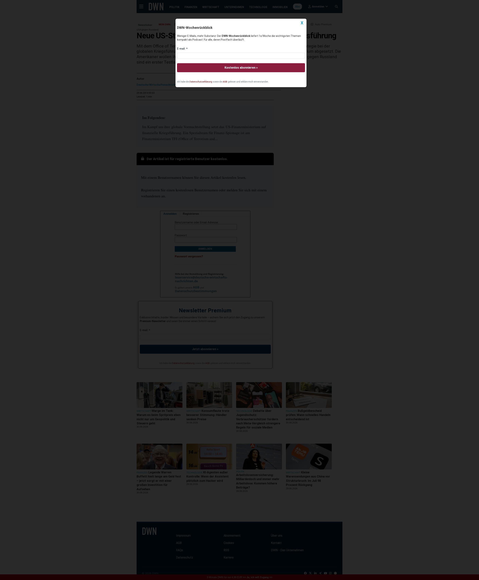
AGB (225, 81)
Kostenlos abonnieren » (241, 67)
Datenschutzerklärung (201, 81)
